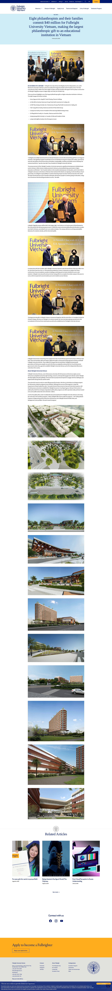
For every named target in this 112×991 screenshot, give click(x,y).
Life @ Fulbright (84, 8)
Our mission (55, 967)
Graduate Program (96, 8)
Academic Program (72, 965)
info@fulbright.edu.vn (17, 970)
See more (55, 892)
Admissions (71, 967)
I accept (103, 983)
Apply (96, 1)
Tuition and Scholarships (74, 969)
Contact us (71, 1)
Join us (66, 1)
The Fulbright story (56, 965)
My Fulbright (78, 1)
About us (38, 8)
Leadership (54, 969)
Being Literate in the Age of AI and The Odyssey (54, 880)
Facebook (42, 965)
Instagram (42, 967)
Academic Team (56, 971)
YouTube (42, 969)
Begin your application (20, 950)
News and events (44, 1)
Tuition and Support (72, 8)
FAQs (69, 971)
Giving (60, 1)
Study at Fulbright (50, 8)
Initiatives (53, 1)
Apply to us (60, 8)
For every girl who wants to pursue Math (24, 879)
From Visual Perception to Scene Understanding (82, 880)
